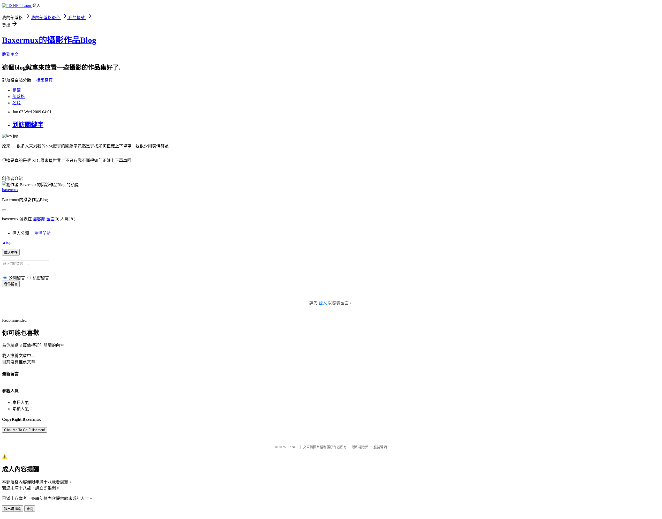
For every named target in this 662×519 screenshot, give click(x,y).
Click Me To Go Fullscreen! (24, 430)
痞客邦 (39, 219)
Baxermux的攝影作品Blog (49, 40)
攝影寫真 (44, 80)
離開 (29, 509)
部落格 (18, 96)
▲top (6, 242)
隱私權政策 (360, 447)
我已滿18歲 (12, 509)
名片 (16, 103)
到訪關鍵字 (27, 124)
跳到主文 (10, 54)
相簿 (16, 90)
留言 (50, 219)
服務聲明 (380, 447)
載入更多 (11, 252)
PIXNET (292, 447)
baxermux (10, 189)
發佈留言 (11, 284)
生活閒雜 (42, 233)
